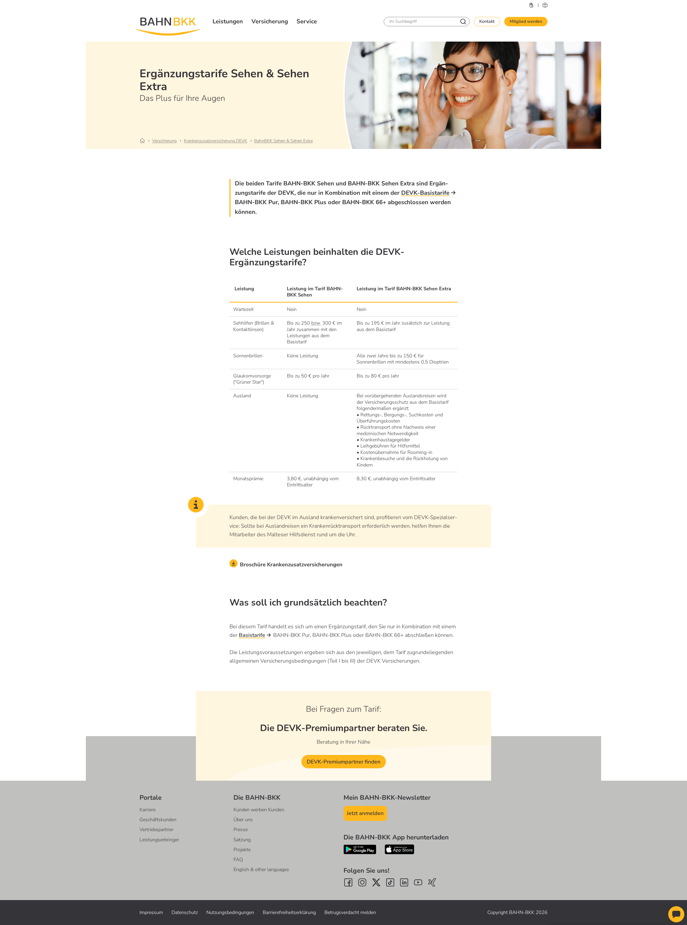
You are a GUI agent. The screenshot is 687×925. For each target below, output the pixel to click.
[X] (376, 882)
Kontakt (487, 21)
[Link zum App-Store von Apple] (399, 849)
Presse (240, 829)
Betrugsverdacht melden (350, 912)
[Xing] (432, 882)
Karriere (148, 809)
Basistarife (252, 635)
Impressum (151, 912)
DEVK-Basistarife (425, 193)
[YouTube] (418, 882)
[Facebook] (348, 882)
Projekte (242, 849)
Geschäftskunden (158, 819)
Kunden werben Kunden (258, 809)
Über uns (243, 819)
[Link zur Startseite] (145, 141)
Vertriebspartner (156, 829)
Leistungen (228, 21)
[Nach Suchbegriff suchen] (463, 21)
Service (307, 21)
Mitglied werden (526, 21)
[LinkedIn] (404, 882)
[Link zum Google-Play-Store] (360, 849)
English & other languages (261, 869)
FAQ (238, 859)
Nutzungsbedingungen (230, 912)
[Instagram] (362, 882)
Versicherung (269, 21)
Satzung (242, 839)
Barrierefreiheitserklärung (289, 912)
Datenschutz (184, 912)
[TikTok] (390, 882)
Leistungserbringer (159, 839)
